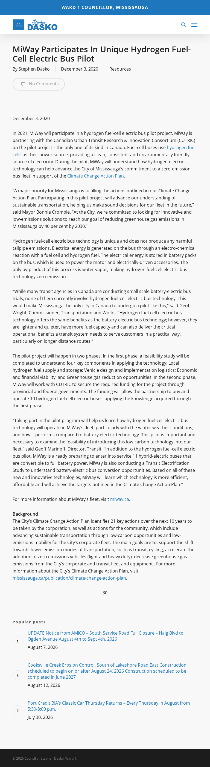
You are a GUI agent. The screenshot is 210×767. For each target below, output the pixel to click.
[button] (194, 24)
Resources (120, 69)
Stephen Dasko (34, 69)
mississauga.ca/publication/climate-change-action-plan (69, 578)
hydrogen (177, 147)
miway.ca (119, 499)
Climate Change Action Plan (95, 176)
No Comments (43, 84)
